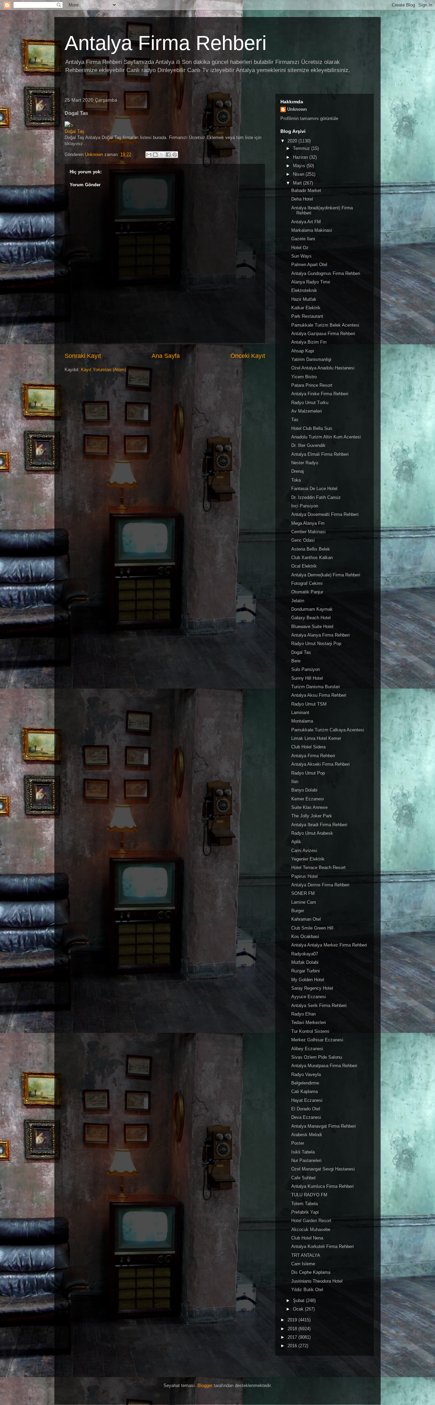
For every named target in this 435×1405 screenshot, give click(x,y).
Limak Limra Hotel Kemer (316, 738)
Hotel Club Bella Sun (311, 428)
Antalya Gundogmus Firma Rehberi (325, 273)
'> (71, 125)
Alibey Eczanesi (307, 1048)
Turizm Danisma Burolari (315, 686)
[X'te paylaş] (161, 154)
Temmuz (302, 148)
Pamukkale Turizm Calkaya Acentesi (327, 729)
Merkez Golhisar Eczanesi (317, 1039)
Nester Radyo (304, 462)
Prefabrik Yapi (305, 1212)
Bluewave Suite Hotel (312, 626)
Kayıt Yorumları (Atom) (103, 369)
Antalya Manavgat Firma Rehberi (323, 1126)
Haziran (301, 157)
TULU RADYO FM (309, 1194)
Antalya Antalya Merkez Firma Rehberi (329, 945)
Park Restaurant (307, 316)
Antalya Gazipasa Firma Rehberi (323, 333)
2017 (293, 1337)
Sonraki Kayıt (83, 355)
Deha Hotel (302, 199)
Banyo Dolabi (304, 790)
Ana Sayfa (166, 355)
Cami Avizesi (304, 850)
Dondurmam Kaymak (312, 609)
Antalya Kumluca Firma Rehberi (322, 1186)
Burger (297, 910)
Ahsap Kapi (302, 350)
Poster (297, 1143)
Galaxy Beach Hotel (311, 617)
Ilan (294, 781)
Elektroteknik (304, 290)
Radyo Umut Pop (308, 773)
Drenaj (297, 471)
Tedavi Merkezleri (308, 1022)
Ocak (299, 1309)
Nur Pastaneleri (306, 1160)
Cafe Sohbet (303, 1177)
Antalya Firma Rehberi (165, 43)
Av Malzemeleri (306, 411)
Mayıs (300, 165)
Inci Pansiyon (304, 505)
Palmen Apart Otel (309, 264)
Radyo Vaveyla (306, 1074)
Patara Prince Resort (311, 385)
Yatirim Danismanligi (311, 359)
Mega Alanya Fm (308, 523)
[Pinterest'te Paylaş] (174, 154)
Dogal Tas (301, 652)
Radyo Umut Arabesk (312, 833)
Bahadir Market (306, 190)
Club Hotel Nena (307, 1238)
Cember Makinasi (308, 531)
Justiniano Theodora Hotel (317, 1281)
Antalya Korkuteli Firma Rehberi (322, 1246)
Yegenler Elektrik (308, 859)
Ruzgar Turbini (305, 970)
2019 (293, 1319)
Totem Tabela (304, 1203)
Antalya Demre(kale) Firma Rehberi (325, 574)
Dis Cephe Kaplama (310, 1272)
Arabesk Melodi (306, 1134)
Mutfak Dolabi (304, 962)
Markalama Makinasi (311, 230)
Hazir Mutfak (303, 299)
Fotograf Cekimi (307, 583)
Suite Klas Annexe (309, 807)
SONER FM (303, 893)
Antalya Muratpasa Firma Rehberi (324, 1065)
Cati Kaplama (304, 1091)
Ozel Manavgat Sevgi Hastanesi (323, 1169)
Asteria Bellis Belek (310, 549)
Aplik (296, 841)
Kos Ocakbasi (305, 936)
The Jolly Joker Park (311, 815)
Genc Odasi (303, 540)
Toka (296, 480)
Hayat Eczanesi (307, 1100)
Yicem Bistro (304, 376)
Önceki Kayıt (247, 355)
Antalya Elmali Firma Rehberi (320, 454)
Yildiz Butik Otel (307, 1289)
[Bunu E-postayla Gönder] (148, 154)
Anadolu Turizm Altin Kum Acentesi (326, 436)
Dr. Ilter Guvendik (308, 445)
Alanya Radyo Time (310, 281)
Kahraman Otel (306, 919)
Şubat (299, 1300)
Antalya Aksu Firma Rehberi (318, 695)
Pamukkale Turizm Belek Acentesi (325, 325)
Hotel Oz (300, 247)
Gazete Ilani (303, 238)
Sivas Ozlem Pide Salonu (316, 1057)
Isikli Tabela (303, 1152)
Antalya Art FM (306, 221)
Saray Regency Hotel (312, 988)
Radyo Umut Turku (309, 402)
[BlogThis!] (155, 154)
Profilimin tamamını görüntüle (309, 118)
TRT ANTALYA (305, 1255)
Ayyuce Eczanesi (308, 996)
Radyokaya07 (304, 953)
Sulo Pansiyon (305, 669)
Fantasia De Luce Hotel (314, 488)
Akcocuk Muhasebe (310, 1229)
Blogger (204, 1385)
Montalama (302, 721)
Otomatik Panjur (307, 591)
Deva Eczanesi (306, 1117)
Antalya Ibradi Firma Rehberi (319, 824)
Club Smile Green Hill (312, 928)
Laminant (300, 712)
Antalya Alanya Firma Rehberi (320, 635)
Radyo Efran (303, 1014)
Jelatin (297, 600)
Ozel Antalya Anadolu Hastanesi (322, 367)
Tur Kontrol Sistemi (310, 1031)
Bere (295, 660)
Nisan (299, 174)
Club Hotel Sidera (308, 746)
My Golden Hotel (307, 979)
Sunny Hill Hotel (307, 678)
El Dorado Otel (305, 1108)
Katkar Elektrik (305, 307)
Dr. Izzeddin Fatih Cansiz (316, 497)
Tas (294, 419)
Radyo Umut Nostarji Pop (316, 643)
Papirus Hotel (304, 876)
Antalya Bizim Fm (309, 342)
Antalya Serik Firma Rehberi (319, 1005)
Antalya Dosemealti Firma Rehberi (325, 514)
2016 (293, 1345)
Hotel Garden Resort (311, 1220)
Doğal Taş (74, 131)
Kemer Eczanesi (307, 798)
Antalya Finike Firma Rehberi (319, 393)
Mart (298, 183)
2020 (293, 140)
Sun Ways (301, 256)
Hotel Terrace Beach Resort (318, 867)
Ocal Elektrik (304, 566)
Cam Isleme (303, 1263)
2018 (293, 1328)
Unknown (297, 109)
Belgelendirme (305, 1083)
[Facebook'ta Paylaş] (168, 154)
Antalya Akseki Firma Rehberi (320, 764)
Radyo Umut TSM (309, 704)
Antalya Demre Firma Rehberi (320, 884)
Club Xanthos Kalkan (312, 557)
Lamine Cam (303, 902)
